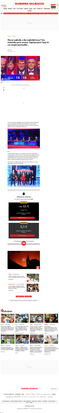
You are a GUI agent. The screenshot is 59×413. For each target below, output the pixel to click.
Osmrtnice (29, 11)
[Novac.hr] (17, 397)
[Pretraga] (57, 7)
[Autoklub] (9, 397)
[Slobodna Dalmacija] (29, 3)
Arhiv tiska (53, 8)
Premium (5, 8)
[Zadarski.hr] (43, 397)
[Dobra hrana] (47, 394)
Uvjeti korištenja (6, 401)
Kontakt (39, 401)
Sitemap (30, 402)
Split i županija (20, 8)
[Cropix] (25, 397)
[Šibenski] (50, 397)
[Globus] (28, 394)
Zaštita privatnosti (27, 401)
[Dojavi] (4, 6)
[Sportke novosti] (22, 394)
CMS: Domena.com (39, 408)
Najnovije (10, 8)
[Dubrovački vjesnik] (34, 397)
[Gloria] (38, 394)
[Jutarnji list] (8, 394)
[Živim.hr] (33, 394)
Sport (34, 8)
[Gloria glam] (42, 394)
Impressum (34, 401)
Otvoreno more (47, 8)
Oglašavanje (44, 401)
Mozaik (30, 8)
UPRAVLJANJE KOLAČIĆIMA (29, 406)
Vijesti (14, 8)
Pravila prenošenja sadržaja (16, 401)
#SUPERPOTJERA (20, 296)
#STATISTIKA (28, 296)
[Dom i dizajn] (54, 394)
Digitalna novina (52, 401)
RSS (27, 402)
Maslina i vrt (39, 8)
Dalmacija (26, 8)
